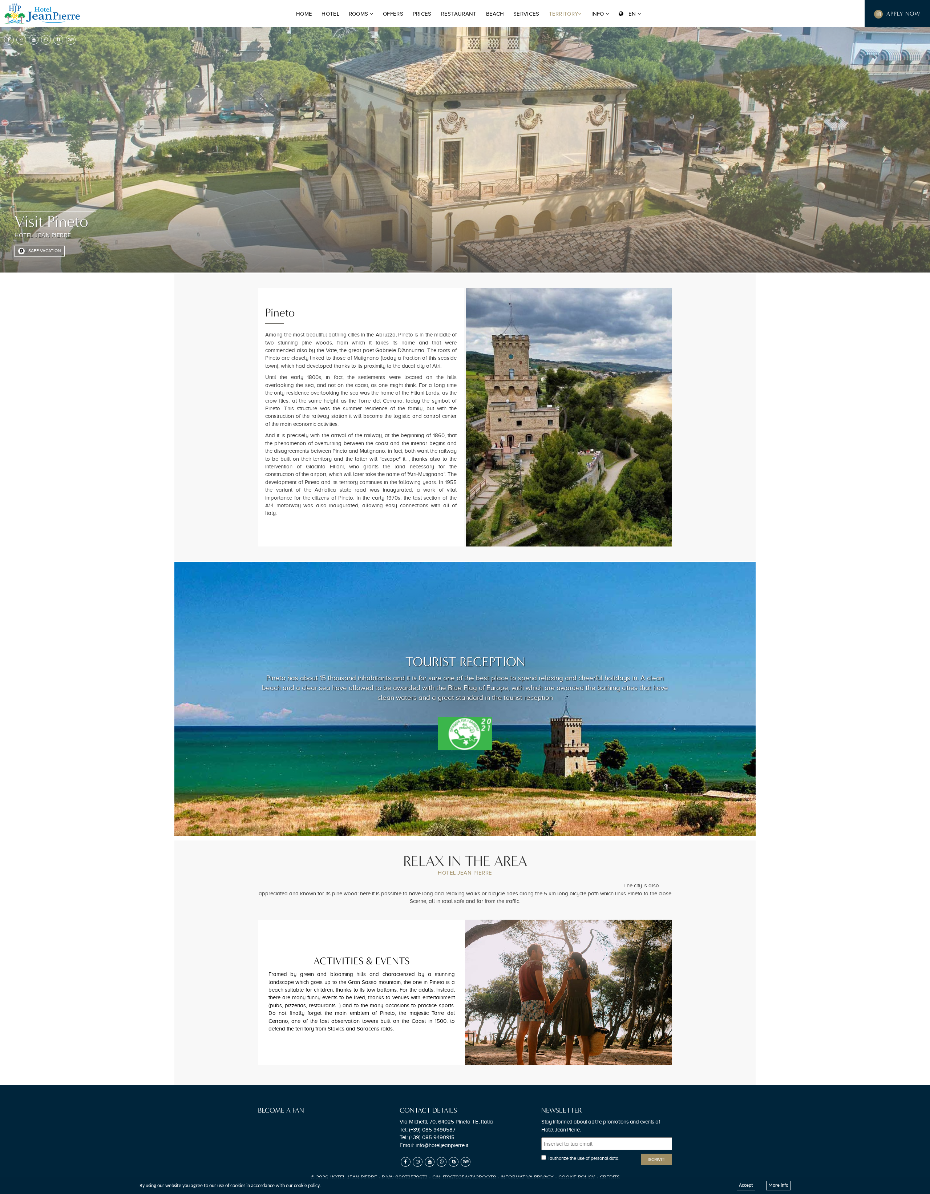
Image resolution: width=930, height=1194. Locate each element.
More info (778, 1185)
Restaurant (459, 14)
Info (598, 14)
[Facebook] (9, 40)
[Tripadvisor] (71, 40)
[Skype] (58, 40)
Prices (422, 14)
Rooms (359, 14)
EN (631, 14)
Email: (434, 1145)
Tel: (428, 1130)
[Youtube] (34, 40)
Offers (393, 14)
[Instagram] (21, 40)
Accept (746, 1185)
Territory (563, 14)
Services (526, 14)
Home (304, 14)
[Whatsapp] (46, 40)
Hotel (330, 14)
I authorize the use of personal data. (583, 1158)
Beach (495, 14)
